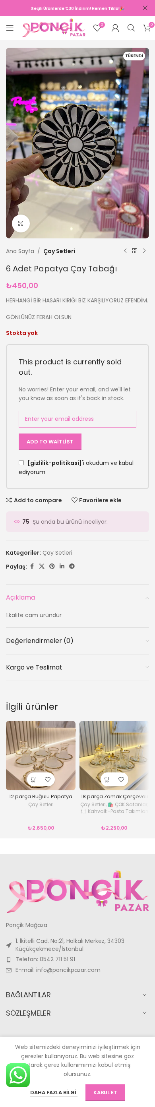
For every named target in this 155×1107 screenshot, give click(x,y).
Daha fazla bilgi (54, 1092)
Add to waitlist (50, 441)
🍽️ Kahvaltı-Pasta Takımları (114, 811)
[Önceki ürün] (125, 251)
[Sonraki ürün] (144, 251)
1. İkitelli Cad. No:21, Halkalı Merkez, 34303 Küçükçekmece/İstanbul (69, 945)
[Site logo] (53, 27)
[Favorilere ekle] (48, 779)
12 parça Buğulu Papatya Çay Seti (40, 799)
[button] (34, 779)
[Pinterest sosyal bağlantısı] (52, 566)
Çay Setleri (59, 251)
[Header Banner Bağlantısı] (65, 8)
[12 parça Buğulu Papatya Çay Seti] (41, 755)
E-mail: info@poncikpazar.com (58, 970)
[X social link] (42, 566)
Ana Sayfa (20, 251)
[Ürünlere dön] (135, 251)
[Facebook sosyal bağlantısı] (32, 566)
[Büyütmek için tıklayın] (21, 223)
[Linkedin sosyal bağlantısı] (62, 566)
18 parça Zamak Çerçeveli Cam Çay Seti (114, 799)
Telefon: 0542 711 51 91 (45, 959)
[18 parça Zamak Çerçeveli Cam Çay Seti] (114, 755)
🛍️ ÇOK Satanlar (127, 804)
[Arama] (131, 28)
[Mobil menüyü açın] (10, 28)
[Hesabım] (115, 28)
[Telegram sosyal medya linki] (72, 566)
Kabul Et (105, 1092)
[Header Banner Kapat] (145, 8)
